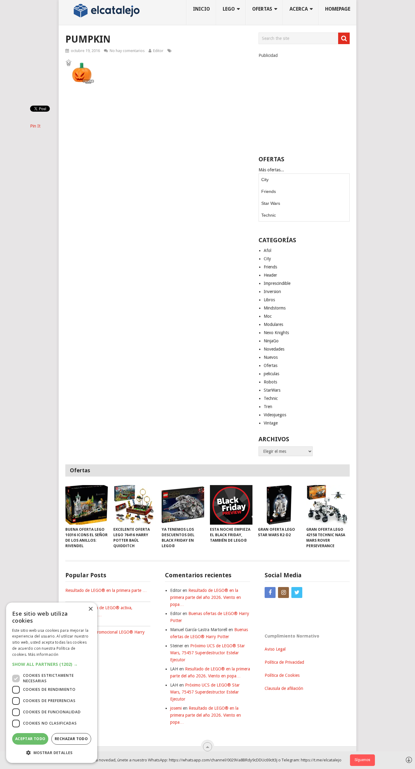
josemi (176, 708)
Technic (268, 215)
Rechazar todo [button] (71, 738)
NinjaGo (271, 340)
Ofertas (270, 365)
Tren (268, 406)
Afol (267, 250)
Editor (158, 50)
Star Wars (270, 203)
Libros (269, 299)
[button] (51, 664)
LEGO (229, 9)
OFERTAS (262, 9)
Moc (268, 316)
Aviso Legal (275, 649)
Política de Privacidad (284, 662)
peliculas (271, 373)
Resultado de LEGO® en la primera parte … (106, 590)
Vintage (271, 423)
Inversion (272, 291)
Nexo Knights (276, 332)
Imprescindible (277, 283)
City (265, 179)
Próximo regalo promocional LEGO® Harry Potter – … (105, 635)
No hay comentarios (127, 50)
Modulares (273, 324)
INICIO (201, 9)
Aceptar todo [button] (30, 738)
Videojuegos (275, 414)
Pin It (35, 126)
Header (270, 275)
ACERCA (299, 9)
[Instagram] (283, 592)
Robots (270, 381)
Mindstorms (275, 308)
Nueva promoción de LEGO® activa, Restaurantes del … (98, 611)
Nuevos (271, 357)
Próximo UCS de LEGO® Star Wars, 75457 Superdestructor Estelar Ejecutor (207, 652)
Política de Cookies (282, 675)
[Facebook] (270, 592)
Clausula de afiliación (284, 688)
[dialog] (51, 683)
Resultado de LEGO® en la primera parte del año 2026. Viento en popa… (205, 597)
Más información (43, 654)
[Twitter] (296, 592)
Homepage (337, 9)
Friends (268, 191)
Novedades (274, 349)
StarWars (272, 390)
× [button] (90, 609)
